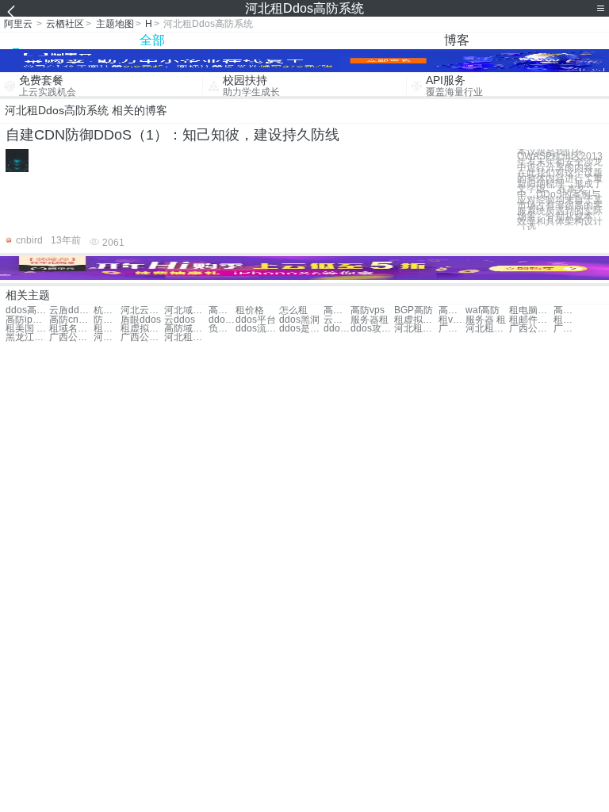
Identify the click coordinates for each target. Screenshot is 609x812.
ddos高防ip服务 (27, 310)
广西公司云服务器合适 (452, 328)
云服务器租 (337, 320)
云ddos (179, 320)
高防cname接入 (71, 320)
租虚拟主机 (416, 320)
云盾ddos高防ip (71, 310)
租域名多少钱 (71, 328)
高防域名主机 (186, 328)
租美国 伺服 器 (566, 320)
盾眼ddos (141, 320)
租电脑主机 (531, 310)
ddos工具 (222, 320)
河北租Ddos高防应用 (186, 337)
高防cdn (337, 310)
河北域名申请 (186, 310)
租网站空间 (107, 328)
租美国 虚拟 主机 (27, 328)
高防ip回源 (27, 320)
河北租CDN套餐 (487, 328)
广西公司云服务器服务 (71, 337)
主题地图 (115, 23)
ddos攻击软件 (337, 328)
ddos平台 (256, 320)
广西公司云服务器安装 (142, 337)
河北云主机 (142, 310)
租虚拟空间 (142, 328)
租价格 (250, 310)
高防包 (222, 310)
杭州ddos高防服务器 (107, 310)
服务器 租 (485, 320)
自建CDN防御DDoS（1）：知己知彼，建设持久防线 (172, 135)
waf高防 (482, 310)
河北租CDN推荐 (107, 337)
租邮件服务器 (531, 320)
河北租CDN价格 (416, 328)
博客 (456, 40)
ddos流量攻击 (257, 328)
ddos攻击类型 (372, 328)
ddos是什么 (301, 328)
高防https (452, 310)
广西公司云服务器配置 (566, 328)
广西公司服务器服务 (531, 328)
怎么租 (293, 310)
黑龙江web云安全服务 (27, 337)
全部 (152, 40)
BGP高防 (413, 310)
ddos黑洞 (299, 320)
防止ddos (107, 320)
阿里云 (18, 23)
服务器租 (369, 320)
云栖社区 (65, 23)
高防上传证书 (566, 310)
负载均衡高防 (222, 328)
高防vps (367, 310)
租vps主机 (452, 320)
